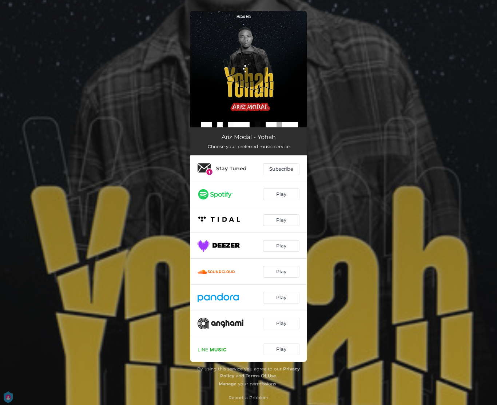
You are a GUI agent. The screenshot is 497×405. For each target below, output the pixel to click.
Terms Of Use (261, 375)
